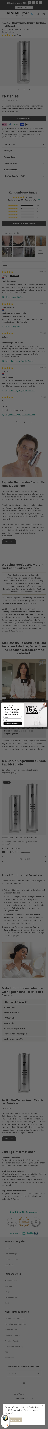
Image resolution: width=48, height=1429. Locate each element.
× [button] (42, 1405)
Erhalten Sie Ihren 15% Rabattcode (12, 723)
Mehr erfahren (14, 1420)
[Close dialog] (45, 704)
